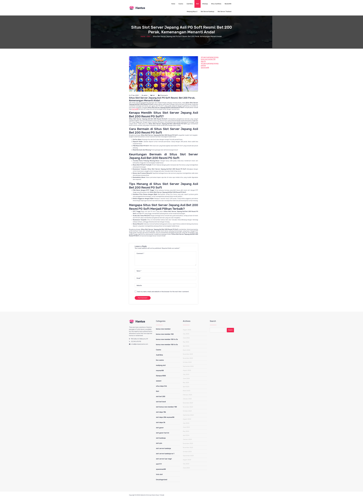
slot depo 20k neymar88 (165, 417)
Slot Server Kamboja (207, 11)
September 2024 (188, 415)
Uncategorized (161, 479)
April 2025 (186, 386)
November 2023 (188, 447)
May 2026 (186, 342)
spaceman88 (205, 67)
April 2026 (186, 346)
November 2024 (188, 407)
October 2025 (187, 362)
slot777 (159, 464)
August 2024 (187, 419)
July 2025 (186, 374)
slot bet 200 (160, 396)
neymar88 (135, 109)
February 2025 (187, 395)
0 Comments (163, 95)
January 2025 (187, 399)
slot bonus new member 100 (166, 407)
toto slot (159, 474)
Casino (180, 4)
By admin (144, 95)
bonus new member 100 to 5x (167, 344)
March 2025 (186, 391)
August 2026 (187, 330)
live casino (160, 360)
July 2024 (186, 423)
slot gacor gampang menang (209, 57)
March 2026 (186, 350)
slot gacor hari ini (162, 433)
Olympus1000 (161, 376)
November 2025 (188, 358)
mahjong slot (161, 365)
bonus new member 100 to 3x (167, 339)
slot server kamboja (163, 448)
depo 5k (203, 61)
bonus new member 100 (208, 59)
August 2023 (187, 460)
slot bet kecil (161, 402)
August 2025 (187, 370)
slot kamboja (161, 438)
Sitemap (205, 4)
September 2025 (188, 366)
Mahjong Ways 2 (192, 11)
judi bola (203, 65)
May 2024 (186, 431)
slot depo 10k (161, 412)
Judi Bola (190, 4)
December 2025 (188, 354)
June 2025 (186, 378)
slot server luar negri (164, 459)
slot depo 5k (160, 422)
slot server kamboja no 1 (165, 454)
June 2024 (186, 427)
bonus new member (163, 329)
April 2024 (186, 435)
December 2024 (188, 403)
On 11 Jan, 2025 (134, 95)
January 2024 (187, 439)
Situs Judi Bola (216, 4)
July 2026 (186, 334)
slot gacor (160, 428)
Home (173, 4)
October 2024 (187, 411)
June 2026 (186, 338)
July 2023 (186, 464)
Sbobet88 (228, 4)
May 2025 (186, 382)
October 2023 (187, 451)
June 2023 (186, 468)
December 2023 (188, 443)
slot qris (159, 443)
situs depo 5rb (161, 386)
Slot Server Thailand (224, 11)
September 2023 (188, 456)
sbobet (158, 381)
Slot (197, 4)
